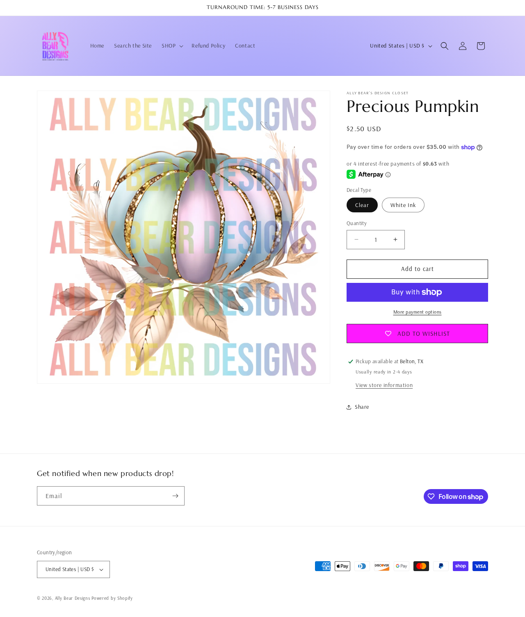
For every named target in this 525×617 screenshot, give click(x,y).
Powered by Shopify (112, 598)
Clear (362, 205)
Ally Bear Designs (72, 598)
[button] (172, 45)
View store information (384, 385)
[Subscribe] (175, 495)
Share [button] (362, 406)
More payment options (417, 312)
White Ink (403, 205)
